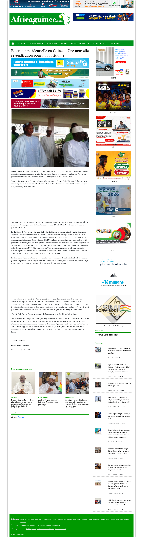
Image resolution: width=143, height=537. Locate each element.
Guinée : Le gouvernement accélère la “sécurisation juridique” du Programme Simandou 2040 (119, 467)
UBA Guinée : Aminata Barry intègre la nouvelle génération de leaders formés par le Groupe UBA (119, 399)
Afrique (50, 519)
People (107, 519)
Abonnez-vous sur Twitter (53, 525)
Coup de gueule (67, 519)
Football (90, 519)
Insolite (112, 519)
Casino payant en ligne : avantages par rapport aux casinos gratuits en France (119, 416)
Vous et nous (98, 43)
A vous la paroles (118, 519)
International (35, 43)
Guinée (21, 43)
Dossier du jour (76, 519)
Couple (103, 519)
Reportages (84, 519)
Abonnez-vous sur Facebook (37, 525)
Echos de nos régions (36, 519)
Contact (34, 529)
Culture (95, 519)
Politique (21, 417)
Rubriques (51, 43)
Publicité (28, 529)
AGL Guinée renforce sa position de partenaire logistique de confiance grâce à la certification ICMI (119, 502)
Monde (55, 519)
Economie (27, 519)
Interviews (60, 519)
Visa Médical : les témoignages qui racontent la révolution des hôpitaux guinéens (119, 350)
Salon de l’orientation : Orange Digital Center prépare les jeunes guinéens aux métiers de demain (118, 451)
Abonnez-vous (25, 525)
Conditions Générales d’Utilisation (45, 529)
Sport (63, 43)
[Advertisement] (71, 34)
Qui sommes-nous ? (60, 529)
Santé (99, 519)
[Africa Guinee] (39, 19)
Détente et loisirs (79, 43)
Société (22, 519)
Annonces (113, 43)
